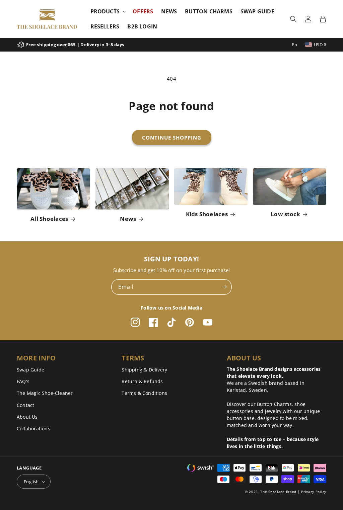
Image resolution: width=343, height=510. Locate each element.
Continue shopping (171, 137)
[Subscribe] (224, 287)
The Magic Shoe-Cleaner (45, 393)
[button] (107, 11)
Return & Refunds (142, 381)
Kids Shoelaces (207, 214)
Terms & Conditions (144, 393)
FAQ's (23, 381)
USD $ (320, 44)
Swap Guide (30, 369)
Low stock (285, 214)
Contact (25, 405)
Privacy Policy (313, 491)
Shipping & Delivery (144, 369)
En (294, 44)
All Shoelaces (49, 218)
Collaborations (33, 428)
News (128, 218)
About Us (27, 417)
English (31, 482)
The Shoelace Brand (278, 491)
